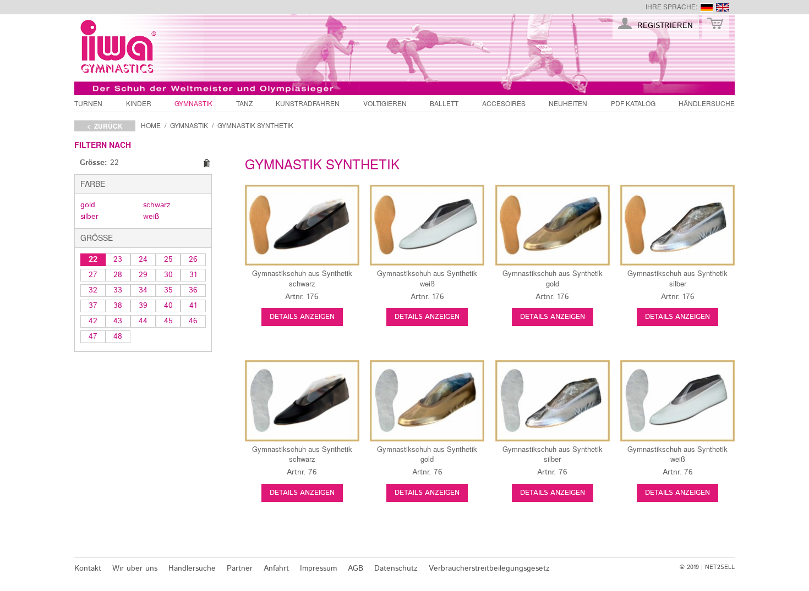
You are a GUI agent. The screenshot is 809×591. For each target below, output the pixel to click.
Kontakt (87, 568)
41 (193, 305)
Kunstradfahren (308, 103)
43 (117, 321)
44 (143, 321)
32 (93, 290)
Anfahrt (276, 568)
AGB (355, 568)
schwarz (157, 205)
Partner (240, 568)
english (722, 7)
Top (754, 543)
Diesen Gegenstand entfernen (206, 163)
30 (168, 274)
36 (193, 290)
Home (151, 125)
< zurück (105, 126)
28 (117, 274)
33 (117, 290)
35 (168, 290)
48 (117, 336)
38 (117, 305)
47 (93, 336)
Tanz (244, 103)
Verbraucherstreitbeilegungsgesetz (489, 568)
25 (168, 259)
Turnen (88, 103)
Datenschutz (396, 568)
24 (143, 259)
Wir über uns (134, 568)
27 (93, 274)
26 (193, 259)
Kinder (138, 103)
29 (143, 274)
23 (117, 259)
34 (143, 290)
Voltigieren (385, 103)
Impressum (318, 568)
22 (93, 259)
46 (193, 321)
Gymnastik (193, 103)
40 (168, 305)
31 (193, 274)
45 (168, 321)
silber (89, 216)
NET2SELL (720, 567)
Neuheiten (568, 103)
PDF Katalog (633, 103)
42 (93, 321)
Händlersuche (707, 103)
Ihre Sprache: (671, 6)
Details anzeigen (302, 317)
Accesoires (504, 103)
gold (87, 205)
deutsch (706, 7)
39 (143, 305)
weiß (151, 216)
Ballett (444, 103)
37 (93, 305)
